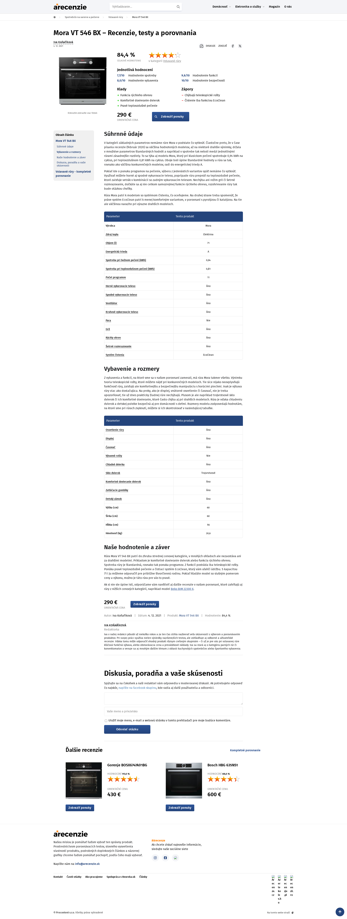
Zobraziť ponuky (172, 116)
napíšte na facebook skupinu (137, 687)
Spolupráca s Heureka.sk (121, 877)
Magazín (274, 6)
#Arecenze (158, 840)
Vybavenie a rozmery (69, 152)
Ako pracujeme (94, 877)
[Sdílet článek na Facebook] (233, 46)
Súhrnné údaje (65, 146)
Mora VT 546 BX (66, 140)
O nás (288, 6)
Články (143, 877)
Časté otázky (74, 877)
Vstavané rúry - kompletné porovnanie (73, 173)
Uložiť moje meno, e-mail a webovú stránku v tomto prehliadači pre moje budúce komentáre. (169, 720)
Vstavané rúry (172, 61)
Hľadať (179, 7)
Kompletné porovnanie (245, 750)
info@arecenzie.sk (87, 863)
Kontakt (58, 877)
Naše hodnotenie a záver (71, 157)
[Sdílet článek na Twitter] (240, 46)
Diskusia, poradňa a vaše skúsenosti (71, 164)
